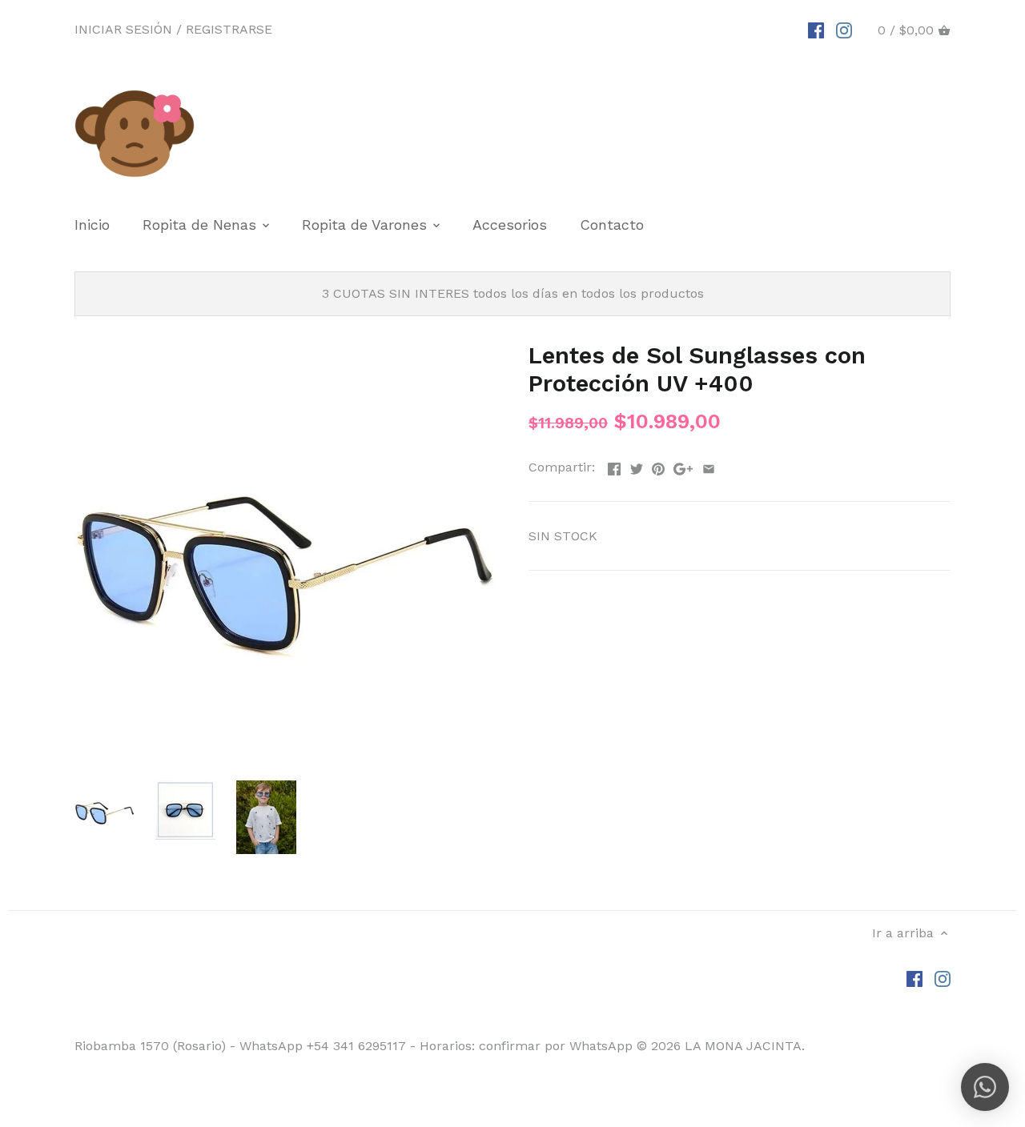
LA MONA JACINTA (743, 1045)
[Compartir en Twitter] (636, 465)
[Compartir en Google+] (683, 465)
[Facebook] (816, 29)
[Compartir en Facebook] (614, 465)
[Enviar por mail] (708, 465)
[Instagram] (844, 29)
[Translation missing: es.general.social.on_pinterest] (658, 465)
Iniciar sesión (123, 29)
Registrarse (229, 29)
